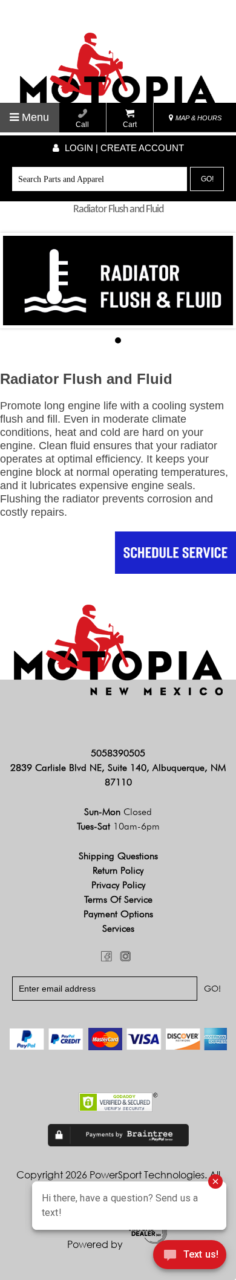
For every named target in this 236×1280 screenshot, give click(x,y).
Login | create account (123, 148)
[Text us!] (189, 1256)
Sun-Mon (118, 811)
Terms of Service (118, 899)
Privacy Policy (118, 885)
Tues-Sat (118, 826)
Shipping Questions (118, 856)
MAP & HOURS (197, 118)
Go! (207, 179)
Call (82, 124)
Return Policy (118, 870)
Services (118, 928)
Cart (130, 124)
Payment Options (118, 914)
